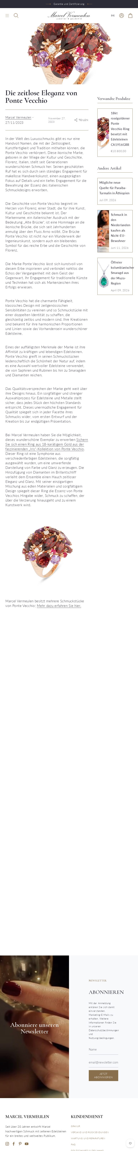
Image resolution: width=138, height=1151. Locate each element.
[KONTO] (121, 15)
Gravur (75, 1126)
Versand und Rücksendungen (90, 1132)
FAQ (73, 1144)
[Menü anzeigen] (7, 15)
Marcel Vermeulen (18, 117)
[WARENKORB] (130, 15)
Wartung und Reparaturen (88, 1138)
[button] (16, 15)
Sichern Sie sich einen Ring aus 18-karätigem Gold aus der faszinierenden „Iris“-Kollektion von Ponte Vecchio (46, 444)
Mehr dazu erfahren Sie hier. (59, 606)
